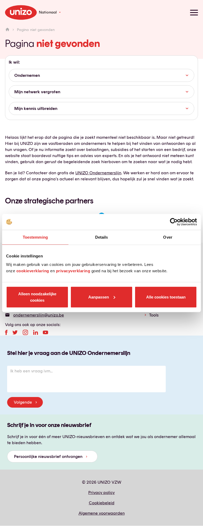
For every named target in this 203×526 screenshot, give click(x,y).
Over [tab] (167, 237)
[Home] (7, 29)
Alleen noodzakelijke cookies (37, 296)
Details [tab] (101, 237)
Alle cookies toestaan (166, 297)
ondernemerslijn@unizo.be (38, 315)
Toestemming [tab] (35, 237)
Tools (154, 315)
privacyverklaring (73, 270)
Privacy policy (101, 492)
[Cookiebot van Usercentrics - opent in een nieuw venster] (174, 222)
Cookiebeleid (101, 502)
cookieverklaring (32, 270)
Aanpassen (98, 297)
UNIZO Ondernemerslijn (98, 172)
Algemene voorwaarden (102, 513)
